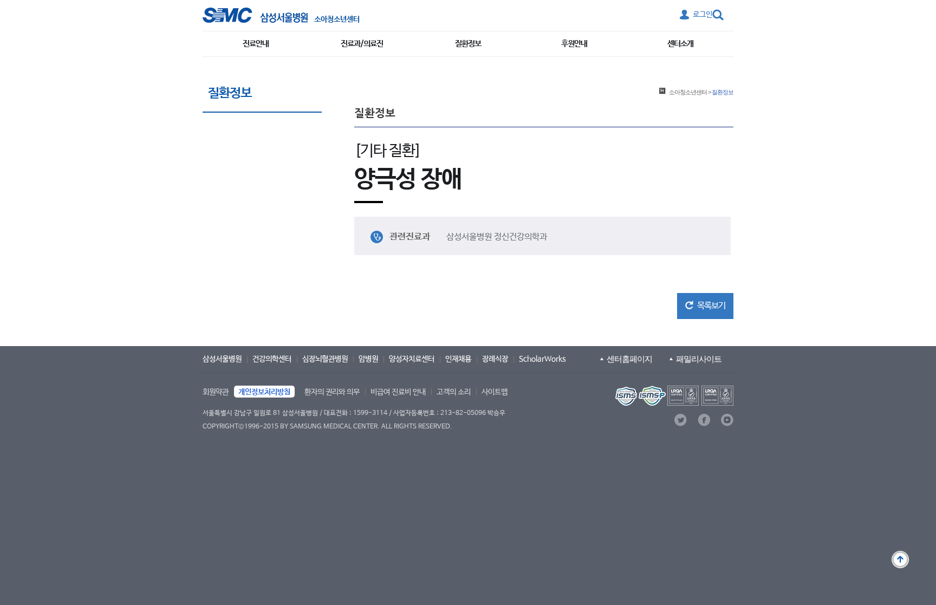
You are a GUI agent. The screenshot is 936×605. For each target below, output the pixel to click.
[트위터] (680, 420)
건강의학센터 (271, 359)
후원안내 (574, 43)
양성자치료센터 (411, 359)
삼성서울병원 (222, 359)
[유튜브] (727, 420)
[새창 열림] (255, 15)
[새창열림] (673, 396)
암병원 (368, 359)
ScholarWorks (542, 359)
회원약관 (216, 392)
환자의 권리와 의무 (332, 392)
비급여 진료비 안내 (398, 392)
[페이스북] (704, 420)
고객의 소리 (454, 392)
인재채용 (458, 359)
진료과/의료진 (362, 43)
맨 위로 (900, 559)
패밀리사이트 (699, 358)
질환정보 (468, 43)
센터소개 (680, 43)
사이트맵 (495, 392)
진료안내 (256, 43)
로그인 (702, 14)
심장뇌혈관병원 (325, 359)
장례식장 (495, 359)
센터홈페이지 (629, 358)
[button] (705, 306)
